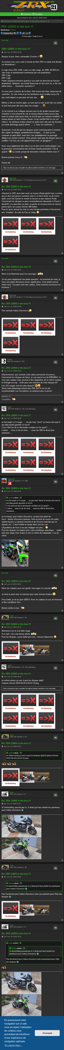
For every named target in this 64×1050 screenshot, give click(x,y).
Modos (13, 30)
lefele (12, 792)
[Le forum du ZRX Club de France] (32, 6)
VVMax (9, 359)
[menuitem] (26, 14)
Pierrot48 (5, 40)
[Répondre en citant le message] (55, 43)
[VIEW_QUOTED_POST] (21, 497)
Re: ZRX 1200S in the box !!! (16, 186)
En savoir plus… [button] (13, 1045)
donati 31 (11, 479)
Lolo (11, 616)
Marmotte (13, 178)
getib (9, 407)
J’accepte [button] (47, 1033)
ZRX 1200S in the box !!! (17, 26)
